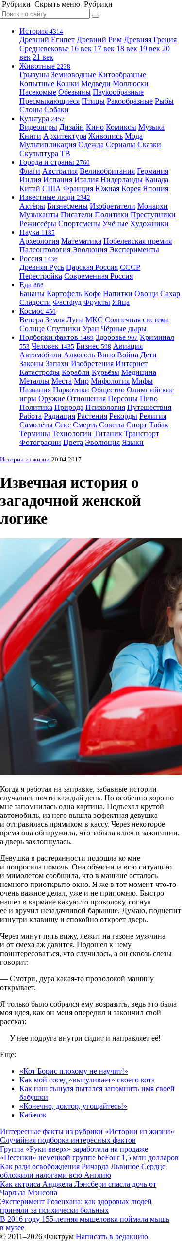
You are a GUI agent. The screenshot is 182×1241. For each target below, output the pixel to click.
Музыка (151, 127)
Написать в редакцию (112, 1236)
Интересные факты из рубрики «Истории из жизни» (87, 1131)
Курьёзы (105, 372)
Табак (158, 425)
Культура (42, 118)
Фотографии (40, 442)
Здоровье (117, 337)
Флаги (29, 171)
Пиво (149, 398)
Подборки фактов (56, 337)
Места (61, 381)
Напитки (117, 293)
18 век (126, 48)
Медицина (138, 372)
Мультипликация (47, 145)
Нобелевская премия (137, 241)
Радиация (59, 416)
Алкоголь (79, 355)
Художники (149, 223)
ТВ (65, 153)
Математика (81, 241)
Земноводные (73, 75)
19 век (149, 48)
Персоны (123, 398)
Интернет (132, 363)
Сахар (170, 293)
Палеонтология (44, 250)
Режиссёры (37, 223)
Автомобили (40, 355)
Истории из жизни (25, 459)
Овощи (146, 293)
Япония (155, 188)
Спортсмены (79, 223)
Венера (31, 320)
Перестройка (40, 276)
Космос (37, 311)
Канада (156, 180)
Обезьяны (74, 92)
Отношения (86, 398)
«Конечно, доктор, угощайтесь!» (73, 1106)
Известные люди (54, 197)
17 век (104, 48)
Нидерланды (121, 180)
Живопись (105, 136)
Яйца (121, 302)
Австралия (60, 171)
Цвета (73, 442)
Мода (134, 136)
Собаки (56, 110)
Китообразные (122, 75)
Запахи (57, 363)
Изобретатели (112, 206)
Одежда (91, 145)
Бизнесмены (67, 206)
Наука (37, 232)
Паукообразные (118, 92)
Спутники (64, 328)
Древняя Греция (150, 39)
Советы (111, 425)
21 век (43, 57)
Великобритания (107, 171)
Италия (86, 180)
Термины (34, 433)
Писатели (77, 215)
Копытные (36, 83)
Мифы (142, 381)
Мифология (110, 381)
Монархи (152, 206)
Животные (44, 66)
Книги (30, 136)
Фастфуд (67, 302)
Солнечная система (137, 320)
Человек (53, 346)
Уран (91, 328)
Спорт (136, 425)
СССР (130, 267)
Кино (95, 127)
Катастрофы (39, 372)
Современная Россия (98, 276)
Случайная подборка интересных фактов (68, 1140)
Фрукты (96, 302)
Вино (106, 355)
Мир (81, 381)
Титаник (108, 433)
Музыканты (39, 215)
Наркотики (71, 390)
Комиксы (121, 127)
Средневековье (44, 48)
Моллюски (131, 83)
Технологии (72, 433)
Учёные (115, 223)
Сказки (149, 145)
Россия (38, 258)
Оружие (51, 398)
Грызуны (34, 75)
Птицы (93, 101)
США (51, 188)
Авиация (128, 346)
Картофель (64, 293)
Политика (35, 407)
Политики (112, 215)
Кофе (92, 293)
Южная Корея (118, 188)
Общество (108, 390)
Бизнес (93, 346)
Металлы (34, 381)
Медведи (96, 83)
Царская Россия (92, 267)
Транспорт (141, 433)
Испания (57, 180)
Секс (63, 425)
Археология (39, 241)
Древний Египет (47, 39)
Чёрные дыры (124, 328)
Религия (152, 416)
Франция (78, 188)
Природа (68, 407)
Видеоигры (38, 127)
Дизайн (71, 127)
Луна (74, 320)
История (41, 31)
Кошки (67, 83)
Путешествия (149, 407)
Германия (152, 171)
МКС (94, 320)
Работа (30, 416)
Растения (92, 416)
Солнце (32, 328)
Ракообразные (130, 101)
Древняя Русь (41, 267)
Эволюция (89, 250)
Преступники (153, 215)
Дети (148, 355)
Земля (55, 320)
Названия (35, 390)
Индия (30, 180)
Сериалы (120, 145)
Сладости (35, 302)
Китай (29, 188)
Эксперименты (134, 250)
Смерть (85, 425)
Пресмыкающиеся (49, 101)
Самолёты (36, 425)
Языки (133, 442)
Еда (31, 285)
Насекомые (37, 92)
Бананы (32, 293)
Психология (105, 407)
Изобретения (92, 363)
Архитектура (64, 136)
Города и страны (54, 162)
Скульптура (38, 153)
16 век (81, 48)
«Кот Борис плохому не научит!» (73, 1071)
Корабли (76, 372)
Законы (31, 363)
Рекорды (123, 416)
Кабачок (33, 1115)
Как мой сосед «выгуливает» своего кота (87, 1080)
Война (127, 355)
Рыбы (164, 101)
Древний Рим (99, 39)
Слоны (30, 110)
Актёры (32, 206)
